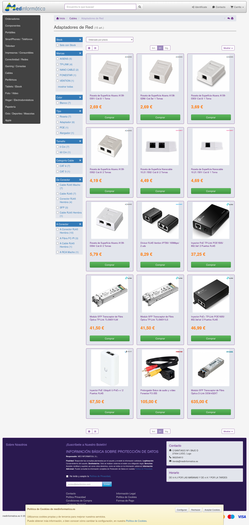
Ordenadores (12, 18)
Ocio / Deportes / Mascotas (19, 113)
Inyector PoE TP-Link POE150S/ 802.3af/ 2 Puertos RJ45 (207, 244)
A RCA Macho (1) (69, 252)
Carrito (237, 7)
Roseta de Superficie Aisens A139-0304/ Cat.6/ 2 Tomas (107, 244)
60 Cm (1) (65, 152)
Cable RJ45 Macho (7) (70, 186)
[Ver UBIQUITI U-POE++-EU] (109, 368)
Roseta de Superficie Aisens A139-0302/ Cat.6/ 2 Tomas (107, 171)
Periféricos (11, 79)
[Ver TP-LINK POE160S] (211, 294)
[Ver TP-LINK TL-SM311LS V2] (160, 294)
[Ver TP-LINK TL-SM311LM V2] (109, 294)
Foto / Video (11, 93)
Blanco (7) (65, 102)
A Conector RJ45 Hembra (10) (69, 231)
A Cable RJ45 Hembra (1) (67, 245)
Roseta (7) (65, 116)
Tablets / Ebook (13, 86)
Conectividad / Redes (16, 59)
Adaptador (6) (67, 122)
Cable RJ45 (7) (68, 193)
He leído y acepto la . (90, 476)
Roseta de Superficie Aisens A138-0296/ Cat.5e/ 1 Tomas (157, 97)
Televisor (10, 45)
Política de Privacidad (143, 469)
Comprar (109, 117)
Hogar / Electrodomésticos (19, 100)
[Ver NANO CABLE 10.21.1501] (211, 146)
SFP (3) (64, 207)
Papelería (10, 106)
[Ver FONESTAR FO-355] (160, 368)
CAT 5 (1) (65, 171)
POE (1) (64, 127)
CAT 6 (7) (65, 166)
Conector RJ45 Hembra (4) (68, 200)
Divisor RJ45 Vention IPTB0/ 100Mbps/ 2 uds (159, 244)
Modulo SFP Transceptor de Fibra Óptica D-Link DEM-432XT (207, 392)
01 (160, 47)
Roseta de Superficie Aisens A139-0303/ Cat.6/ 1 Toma (208, 97)
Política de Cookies (136, 520)
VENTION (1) (67, 80)
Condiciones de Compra (79, 500)
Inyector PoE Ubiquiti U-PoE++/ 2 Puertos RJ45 (106, 392)
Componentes (12, 25)
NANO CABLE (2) (69, 69)
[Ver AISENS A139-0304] (109, 220)
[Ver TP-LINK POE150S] (211, 220)
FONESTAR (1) (68, 75)
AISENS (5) (66, 58)
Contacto (220, 7)
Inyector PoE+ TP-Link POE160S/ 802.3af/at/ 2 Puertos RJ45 (208, 318)
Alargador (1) (67, 133)
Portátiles (10, 32)
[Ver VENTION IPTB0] (160, 220)
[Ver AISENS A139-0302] (109, 146)
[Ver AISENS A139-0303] (211, 73)
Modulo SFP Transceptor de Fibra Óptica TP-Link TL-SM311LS (156, 318)
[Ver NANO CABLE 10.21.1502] (160, 146)
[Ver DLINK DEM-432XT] (211, 368)
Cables (9, 73)
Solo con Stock (68, 45)
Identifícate (200, 7)
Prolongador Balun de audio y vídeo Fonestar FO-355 (157, 392)
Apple (8, 120)
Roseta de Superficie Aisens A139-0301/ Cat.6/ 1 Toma (107, 97)
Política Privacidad (76, 497)
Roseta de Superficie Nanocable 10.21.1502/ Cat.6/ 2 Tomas (156, 171)
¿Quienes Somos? (76, 504)
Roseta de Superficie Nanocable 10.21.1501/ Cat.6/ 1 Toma (207, 171)
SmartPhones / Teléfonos (18, 39)
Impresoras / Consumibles (19, 52)
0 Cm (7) (64, 146)
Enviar (107, 484)
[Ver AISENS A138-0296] (160, 73)
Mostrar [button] (227, 47)
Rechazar (195, 509)
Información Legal (126, 493)
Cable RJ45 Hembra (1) (71, 214)
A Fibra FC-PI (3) (69, 238)
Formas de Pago (125, 500)
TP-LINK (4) (66, 64)
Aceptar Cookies (212, 509)
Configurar (182, 509)
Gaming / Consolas (15, 66)
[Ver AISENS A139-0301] (109, 73)
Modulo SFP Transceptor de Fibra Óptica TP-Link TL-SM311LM (106, 318)
